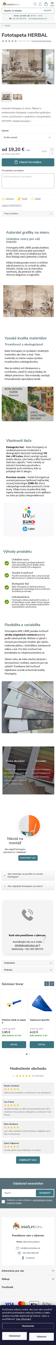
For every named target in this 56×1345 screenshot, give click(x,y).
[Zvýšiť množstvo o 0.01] (51, 149)
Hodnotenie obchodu (28, 1068)
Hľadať (48, 10)
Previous (46, 983)
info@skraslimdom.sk (26, 945)
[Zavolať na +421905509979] (35, 4)
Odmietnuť (14, 1336)
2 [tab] (29, 1054)
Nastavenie (28, 1326)
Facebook (30, 1258)
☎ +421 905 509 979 (17, 19)
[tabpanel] (14, 1020)
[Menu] (52, 4)
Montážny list (28, 858)
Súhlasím (41, 1336)
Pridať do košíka (30, 162)
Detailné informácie (21, 121)
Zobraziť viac (28, 1160)
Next (52, 983)
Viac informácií (23, 1319)
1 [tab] (26, 1054)
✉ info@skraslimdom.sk (38, 19)
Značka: (12, 205)
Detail (14, 1044)
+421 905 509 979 (30, 1253)
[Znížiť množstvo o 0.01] (51, 153)
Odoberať (45, 1193)
